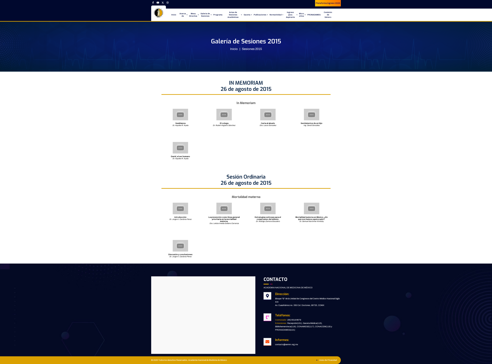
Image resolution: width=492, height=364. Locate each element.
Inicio (173, 15)
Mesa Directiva (193, 15)
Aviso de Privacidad (328, 360)
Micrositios (301, 15)
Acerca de (183, 15)
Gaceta (247, 15)
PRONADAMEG (314, 15)
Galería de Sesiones (205, 15)
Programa (217, 15)
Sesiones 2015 (252, 49)
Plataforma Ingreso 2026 (328, 3)
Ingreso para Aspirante (290, 14)
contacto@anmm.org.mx (286, 344)
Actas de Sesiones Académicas (233, 14)
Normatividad (276, 15)
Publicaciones (260, 15)
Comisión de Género (328, 14)
